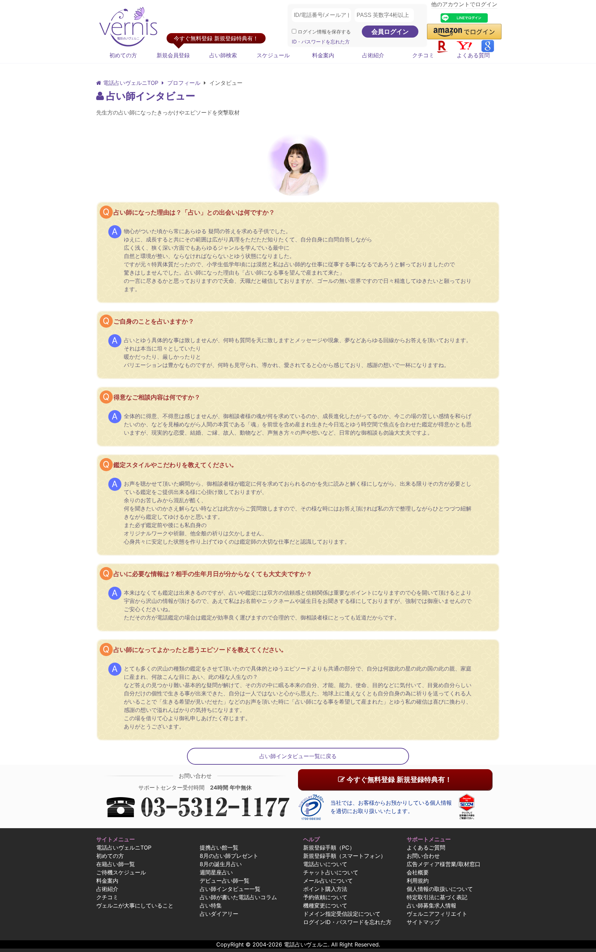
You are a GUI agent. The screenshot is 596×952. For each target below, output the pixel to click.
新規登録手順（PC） (329, 847)
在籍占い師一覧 (115, 864)
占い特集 (211, 905)
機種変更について (325, 905)
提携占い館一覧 (219, 847)
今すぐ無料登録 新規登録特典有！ (398, 779)
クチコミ (423, 55)
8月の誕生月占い (221, 864)
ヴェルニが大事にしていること (134, 905)
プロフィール (183, 82)
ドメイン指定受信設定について (341, 913)
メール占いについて (328, 880)
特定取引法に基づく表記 (437, 897)
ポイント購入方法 (325, 888)
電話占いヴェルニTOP (123, 847)
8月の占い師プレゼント (229, 855)
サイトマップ (423, 922)
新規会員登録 (173, 55)
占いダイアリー (219, 913)
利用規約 (418, 880)
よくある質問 (473, 55)
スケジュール (273, 55)
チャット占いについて (330, 872)
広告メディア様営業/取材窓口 (443, 864)
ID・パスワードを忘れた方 (321, 41)
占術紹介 (373, 55)
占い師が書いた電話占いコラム (238, 897)
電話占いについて (325, 864)
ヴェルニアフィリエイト (437, 913)
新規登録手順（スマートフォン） (344, 855)
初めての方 (123, 55)
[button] (464, 31)
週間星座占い (216, 872)
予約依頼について (325, 897)
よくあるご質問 (426, 847)
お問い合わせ (423, 855)
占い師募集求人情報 (431, 905)
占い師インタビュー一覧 (230, 888)
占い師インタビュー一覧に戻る (298, 756)
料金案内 (323, 55)
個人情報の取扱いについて (440, 888)
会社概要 (418, 872)
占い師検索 (223, 55)
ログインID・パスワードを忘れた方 (347, 922)
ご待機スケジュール (121, 872)
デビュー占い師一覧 (224, 880)
